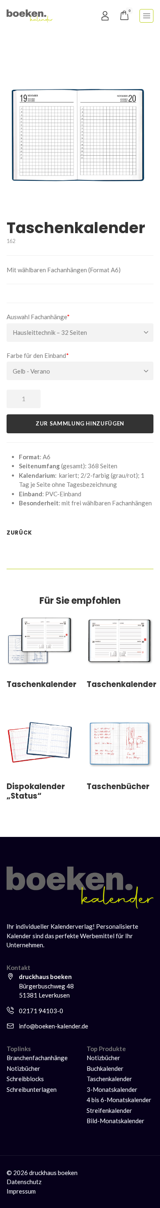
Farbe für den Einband (38, 355)
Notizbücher (23, 1068)
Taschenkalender (41, 684)
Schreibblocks (25, 1078)
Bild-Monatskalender (115, 1120)
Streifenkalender (109, 1110)
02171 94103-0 (41, 1010)
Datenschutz (24, 1181)
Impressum (21, 1191)
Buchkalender (105, 1068)
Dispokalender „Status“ (36, 791)
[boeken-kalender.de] (30, 15)
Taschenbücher (118, 786)
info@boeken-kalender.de (53, 1026)
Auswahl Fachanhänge (38, 316)
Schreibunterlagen (32, 1089)
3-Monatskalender (112, 1089)
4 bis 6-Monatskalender (119, 1099)
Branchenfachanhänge (37, 1057)
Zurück (19, 533)
